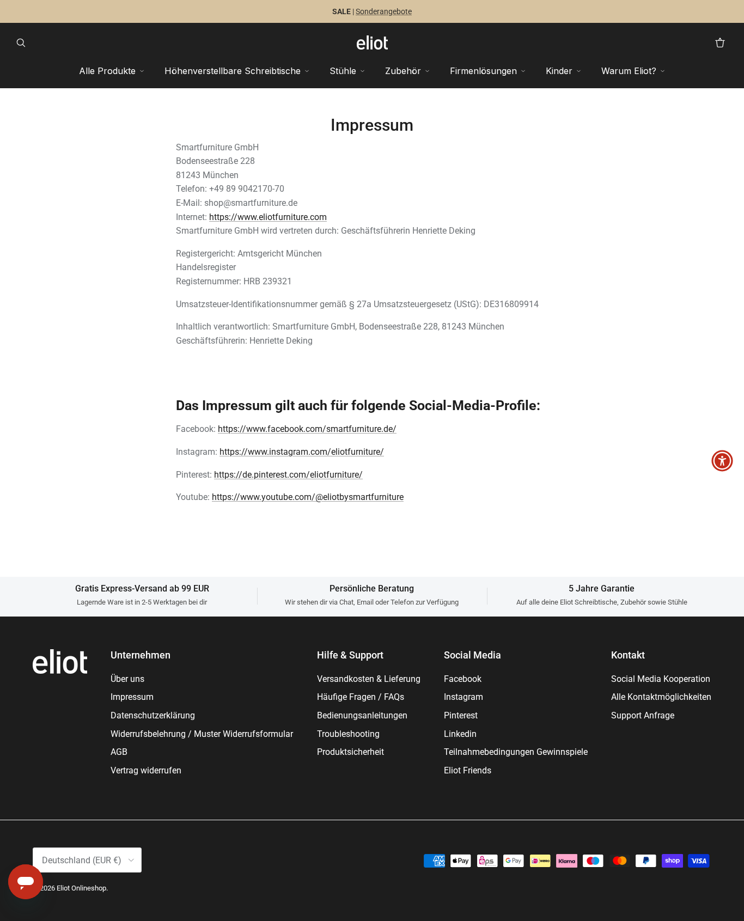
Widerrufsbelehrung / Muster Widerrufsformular (202, 734)
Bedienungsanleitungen (362, 715)
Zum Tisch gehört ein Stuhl (330, 15)
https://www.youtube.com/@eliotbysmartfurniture (308, 497)
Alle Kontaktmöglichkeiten (661, 697)
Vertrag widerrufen (146, 770)
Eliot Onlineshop (81, 888)
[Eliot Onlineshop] (372, 42)
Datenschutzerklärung (153, 715)
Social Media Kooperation (660, 679)
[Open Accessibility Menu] (722, 461)
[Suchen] (24, 42)
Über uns (127, 679)
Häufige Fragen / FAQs (360, 697)
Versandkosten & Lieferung (368, 679)
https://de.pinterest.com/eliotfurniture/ (288, 474)
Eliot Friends (467, 770)
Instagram (463, 697)
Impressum (132, 697)
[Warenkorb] (720, 42)
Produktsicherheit (350, 752)
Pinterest (461, 715)
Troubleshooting (348, 734)
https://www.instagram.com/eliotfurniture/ (301, 452)
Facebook (462, 679)
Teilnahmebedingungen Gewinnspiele (516, 752)
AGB (119, 752)
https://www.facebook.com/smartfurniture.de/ (307, 429)
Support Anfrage (642, 715)
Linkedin (460, 734)
